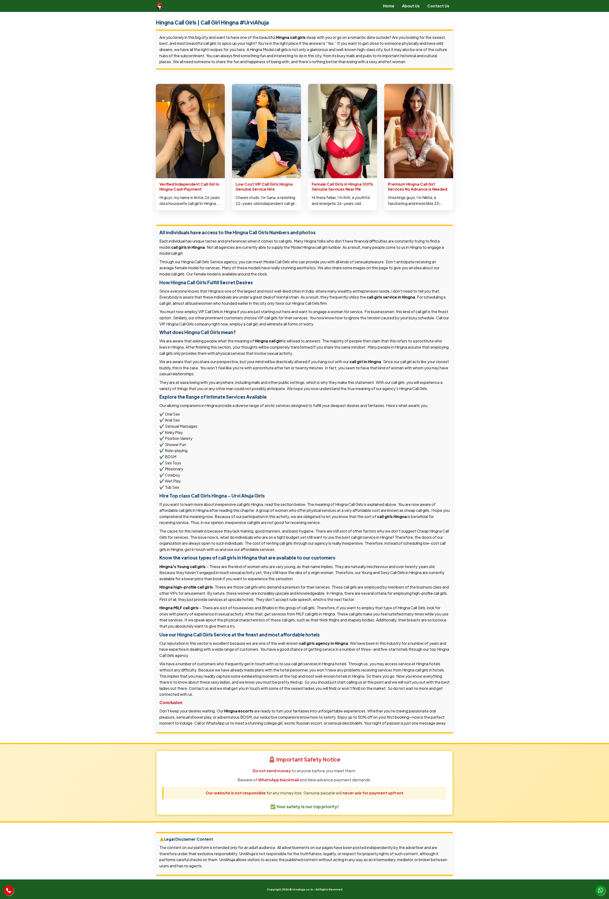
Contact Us (438, 5)
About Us (411, 5)
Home (388, 5)
